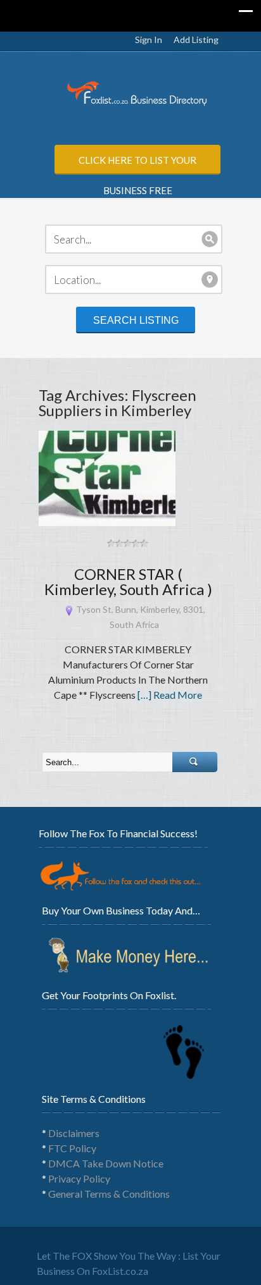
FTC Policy (72, 1148)
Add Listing (196, 39)
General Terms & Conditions (109, 1194)
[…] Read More (169, 695)
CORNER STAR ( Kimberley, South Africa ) (128, 581)
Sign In (148, 39)
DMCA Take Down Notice (105, 1163)
